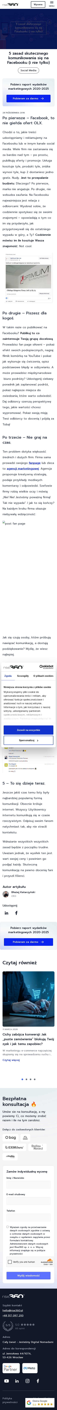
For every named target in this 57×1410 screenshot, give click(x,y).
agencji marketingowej (23, 468)
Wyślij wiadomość (28, 1276)
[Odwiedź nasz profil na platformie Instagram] (27, 1381)
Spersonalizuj (26, 740)
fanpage (35, 463)
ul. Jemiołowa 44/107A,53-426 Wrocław (17, 1355)
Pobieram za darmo (25, 98)
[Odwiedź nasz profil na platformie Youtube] (6, 1381)
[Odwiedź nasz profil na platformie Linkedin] (17, 1381)
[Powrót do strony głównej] (28, 1296)
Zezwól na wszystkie (28, 730)
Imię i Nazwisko (15, 1178)
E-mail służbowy (15, 1194)
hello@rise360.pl (13, 1310)
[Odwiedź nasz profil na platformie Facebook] (38, 1381)
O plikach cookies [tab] (43, 675)
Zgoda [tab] (8, 675)
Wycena (38, 4)
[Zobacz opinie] (28, 1326)
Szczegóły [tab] (23, 675)
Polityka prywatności (10, 1400)
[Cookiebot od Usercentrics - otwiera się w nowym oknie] (40, 667)
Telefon (10, 1210)
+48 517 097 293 (13, 1315)
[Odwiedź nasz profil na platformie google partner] (11, 1368)
